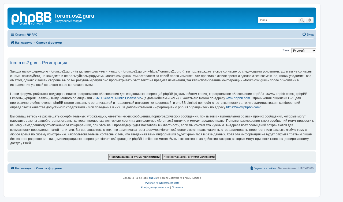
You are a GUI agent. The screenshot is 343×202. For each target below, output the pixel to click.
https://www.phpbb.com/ (243, 107)
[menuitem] (32, 34)
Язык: (286, 50)
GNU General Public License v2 (118, 98)
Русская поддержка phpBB (162, 182)
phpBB (153, 177)
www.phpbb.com (238, 98)
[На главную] (32, 17)
